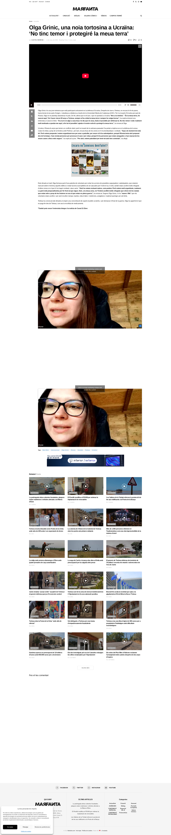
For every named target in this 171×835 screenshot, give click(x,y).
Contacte (47, 1)
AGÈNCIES (112, 806)
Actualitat (36, 21)
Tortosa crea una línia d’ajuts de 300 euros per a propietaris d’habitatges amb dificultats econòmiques (123, 623)
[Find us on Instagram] (138, 1)
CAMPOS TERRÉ (116, 16)
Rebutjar (25, 827)
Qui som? (35, 1)
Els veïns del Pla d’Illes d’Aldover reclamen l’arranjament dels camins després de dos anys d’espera (123, 655)
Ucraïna (94, 450)
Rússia (73, 450)
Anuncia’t (41, 1)
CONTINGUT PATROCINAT (112, 813)
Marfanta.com (71, 830)
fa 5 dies (109, 567)
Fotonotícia (123, 812)
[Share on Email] (32, 130)
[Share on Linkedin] (32, 121)
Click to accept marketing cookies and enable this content (90, 270)
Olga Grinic (65, 450)
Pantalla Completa (133, 806)
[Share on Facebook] (32, 111)
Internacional (55, 450)
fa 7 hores (32, 504)
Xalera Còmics (90, 16)
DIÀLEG (77, 16)
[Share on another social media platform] (32, 135)
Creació (123, 803)
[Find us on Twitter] (136, 1)
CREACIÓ (66, 16)
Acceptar (10, 827)
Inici (30, 1)
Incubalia (104, 830)
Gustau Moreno (37, 40)
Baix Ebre (46, 450)
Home (30, 21)
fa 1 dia (31, 533)
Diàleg (123, 806)
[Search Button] (141, 15)
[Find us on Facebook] (133, 1)
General (133, 803)
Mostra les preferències (42, 827)
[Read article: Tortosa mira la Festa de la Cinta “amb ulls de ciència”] (47, 610)
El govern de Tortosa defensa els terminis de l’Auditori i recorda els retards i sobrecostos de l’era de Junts (123, 563)
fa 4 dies (31, 565)
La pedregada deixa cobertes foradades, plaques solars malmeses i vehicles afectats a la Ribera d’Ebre (46, 500)
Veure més (85, 668)
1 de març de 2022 (52, 40)
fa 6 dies (70, 626)
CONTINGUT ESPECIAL (112, 809)
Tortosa (87, 450)
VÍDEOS (104, 16)
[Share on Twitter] (32, 116)
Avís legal (78, 830)
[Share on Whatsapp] (32, 125)
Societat (80, 450)
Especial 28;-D (123, 809)
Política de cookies (26, 831)
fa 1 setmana (72, 657)
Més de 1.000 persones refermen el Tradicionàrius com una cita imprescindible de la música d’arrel (123, 531)
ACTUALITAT (53, 16)
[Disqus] (85, 702)
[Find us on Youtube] (141, 1)
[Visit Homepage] (85, 8)
